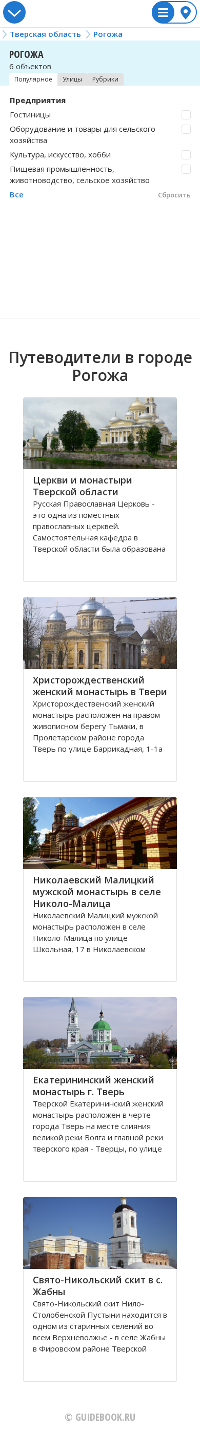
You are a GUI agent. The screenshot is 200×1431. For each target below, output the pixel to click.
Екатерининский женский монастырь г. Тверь (93, 1086)
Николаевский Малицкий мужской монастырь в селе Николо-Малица (97, 892)
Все (17, 194)
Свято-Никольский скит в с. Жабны (98, 1286)
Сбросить (174, 195)
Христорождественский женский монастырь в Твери (100, 686)
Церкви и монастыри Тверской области (82, 486)
